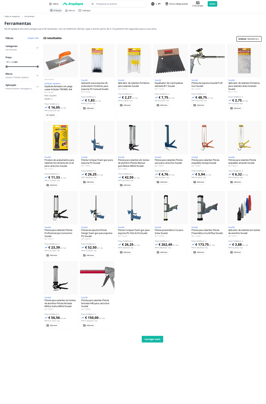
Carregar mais (152, 339)
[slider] (6, 66)
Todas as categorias (12, 16)
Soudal (84, 80)
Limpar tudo (33, 38)
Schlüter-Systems (52, 83)
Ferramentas (29, 16)
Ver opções (50, 115)
